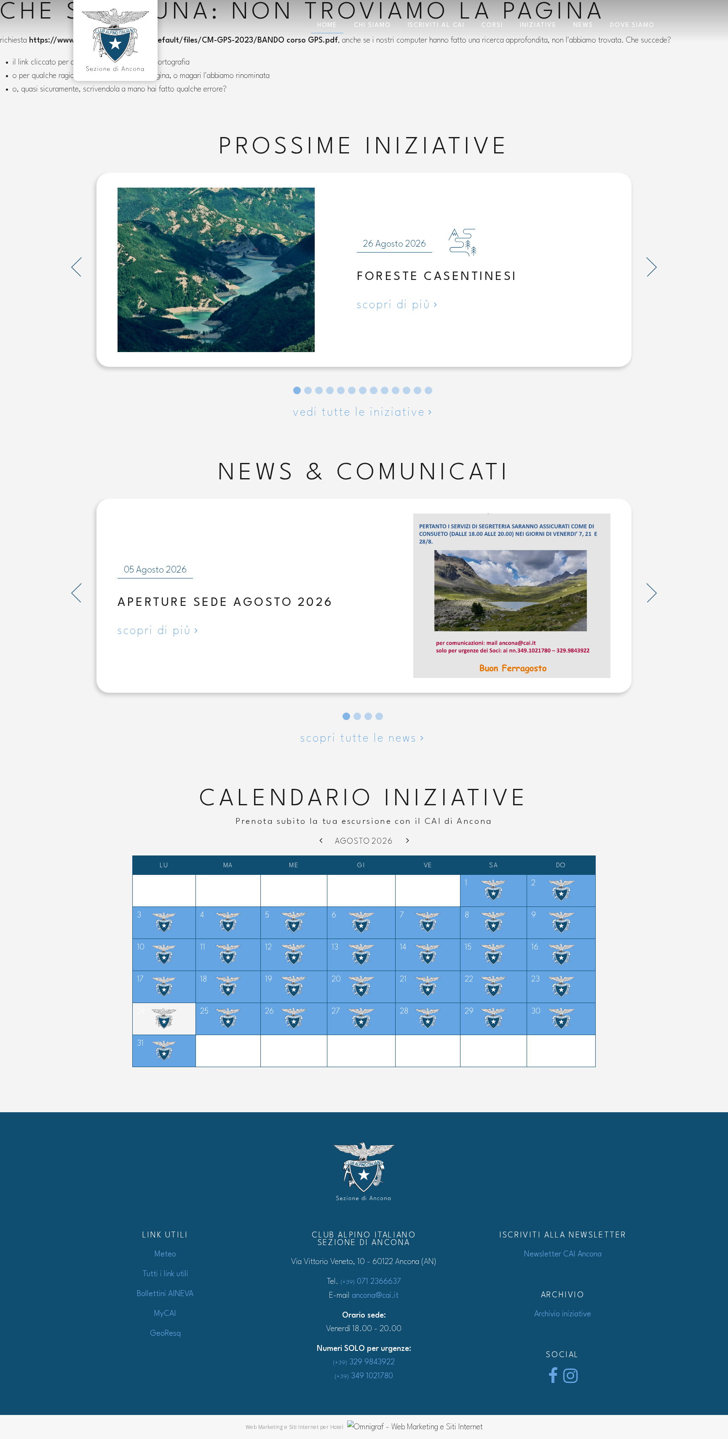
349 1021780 (364, 1376)
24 (141, 1011)
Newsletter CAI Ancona (563, 1254)
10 (141, 947)
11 (202, 947)
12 (268, 947)
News (583, 25)
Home (327, 25)
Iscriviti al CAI (436, 25)
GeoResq (165, 1333)
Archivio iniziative (562, 1314)
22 (469, 979)
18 (203, 979)
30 (536, 1011)
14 (403, 947)
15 (468, 947)
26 (269, 1011)
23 (535, 979)
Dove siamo (632, 25)
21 (403, 979)
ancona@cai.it (375, 1295)
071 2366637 (370, 1282)
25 (204, 1011)
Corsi (492, 25)
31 (140, 1043)
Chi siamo (372, 25)
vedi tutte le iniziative (359, 413)
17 (140, 979)
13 (335, 947)
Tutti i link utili (165, 1274)
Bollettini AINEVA (165, 1294)
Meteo (165, 1254)
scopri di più (394, 305)
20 (336, 979)
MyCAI (165, 1314)
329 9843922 (364, 1362)
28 (404, 1011)
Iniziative (538, 25)
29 (469, 1011)
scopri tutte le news (358, 739)
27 (336, 1011)
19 (268, 979)
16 (534, 947)
